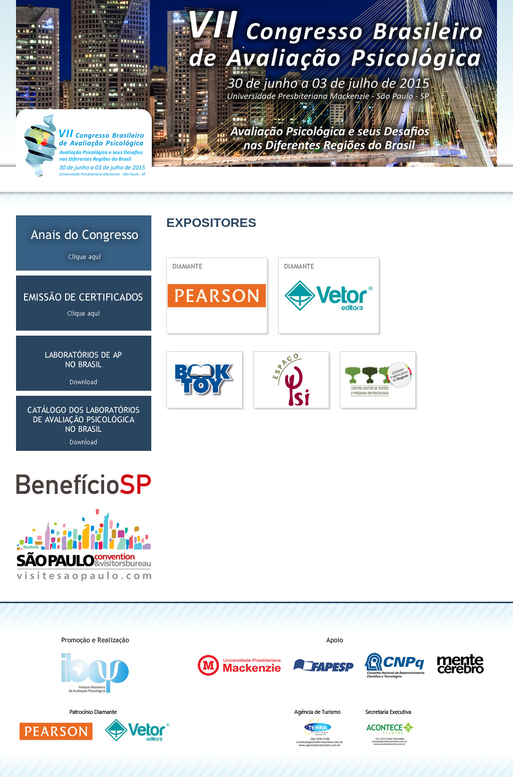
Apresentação (183, 179)
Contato (483, 179)
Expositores (373, 179)
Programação (338, 179)
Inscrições (304, 179)
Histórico (215, 179)
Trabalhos (275, 179)
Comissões (244, 179)
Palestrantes (408, 179)
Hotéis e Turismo (448, 179)
